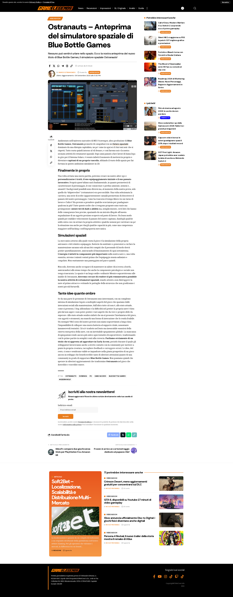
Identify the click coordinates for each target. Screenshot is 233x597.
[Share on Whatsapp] (58, 66)
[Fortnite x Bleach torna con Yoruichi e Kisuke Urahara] (150, 55)
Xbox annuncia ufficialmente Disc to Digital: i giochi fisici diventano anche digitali (129, 519)
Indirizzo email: (65, 405)
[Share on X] (54, 66)
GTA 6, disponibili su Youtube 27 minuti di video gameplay (127, 501)
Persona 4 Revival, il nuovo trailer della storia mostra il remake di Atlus (129, 537)
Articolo (58, 477)
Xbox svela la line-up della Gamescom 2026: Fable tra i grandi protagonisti (171, 126)
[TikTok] (171, 577)
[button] (225, 2)
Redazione (57, 550)
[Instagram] (165, 577)
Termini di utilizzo (85, 422)
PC (91, 376)
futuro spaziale (120, 144)
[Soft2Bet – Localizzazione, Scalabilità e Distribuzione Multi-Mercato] (75, 521)
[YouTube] (159, 577)
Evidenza (83, 376)
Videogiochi (55, 19)
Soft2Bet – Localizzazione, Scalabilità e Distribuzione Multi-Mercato (71, 492)
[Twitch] (176, 577)
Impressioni (94, 72)
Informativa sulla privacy (72, 424)
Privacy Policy (35, 2)
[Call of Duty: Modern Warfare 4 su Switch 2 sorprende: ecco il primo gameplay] (150, 25)
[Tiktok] (182, 577)
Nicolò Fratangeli (113, 488)
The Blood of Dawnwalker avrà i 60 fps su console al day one (170, 67)
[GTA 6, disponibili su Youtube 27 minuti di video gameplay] (171, 501)
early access (100, 376)
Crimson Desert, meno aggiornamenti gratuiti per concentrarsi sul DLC (125, 483)
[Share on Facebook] (49, 66)
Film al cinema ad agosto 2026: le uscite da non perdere (169, 111)
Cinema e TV (165, 118)
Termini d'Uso (48, 2)
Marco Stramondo (67, 72)
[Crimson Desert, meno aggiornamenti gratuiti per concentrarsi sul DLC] (171, 483)
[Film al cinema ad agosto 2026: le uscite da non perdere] (150, 111)
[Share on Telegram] (62, 66)
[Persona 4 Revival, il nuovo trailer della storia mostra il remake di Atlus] (171, 538)
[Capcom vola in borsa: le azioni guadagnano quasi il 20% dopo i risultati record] (150, 140)
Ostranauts (70, 376)
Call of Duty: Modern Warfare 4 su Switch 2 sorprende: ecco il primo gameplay (171, 25)
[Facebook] (154, 577)
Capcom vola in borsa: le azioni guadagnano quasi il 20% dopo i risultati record (170, 140)
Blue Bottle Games (117, 376)
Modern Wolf (65, 379)
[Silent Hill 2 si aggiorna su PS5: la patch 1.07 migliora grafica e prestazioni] (150, 40)
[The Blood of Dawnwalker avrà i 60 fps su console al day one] (150, 67)
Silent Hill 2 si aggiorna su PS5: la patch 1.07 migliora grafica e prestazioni (171, 40)
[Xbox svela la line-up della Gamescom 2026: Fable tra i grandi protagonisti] (150, 126)
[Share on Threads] (67, 66)
